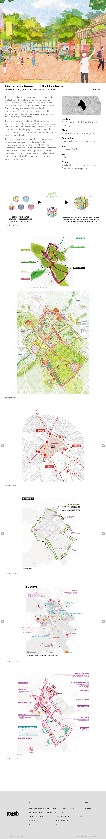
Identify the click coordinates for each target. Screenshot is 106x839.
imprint (12, 836)
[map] (30, 824)
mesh (13, 813)
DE (94, 89)
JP (57, 802)
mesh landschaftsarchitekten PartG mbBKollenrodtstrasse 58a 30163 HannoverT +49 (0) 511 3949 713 (42, 812)
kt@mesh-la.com (62, 820)
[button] (2, 445)
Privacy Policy (20, 836)
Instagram (87, 808)
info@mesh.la (33, 820)
